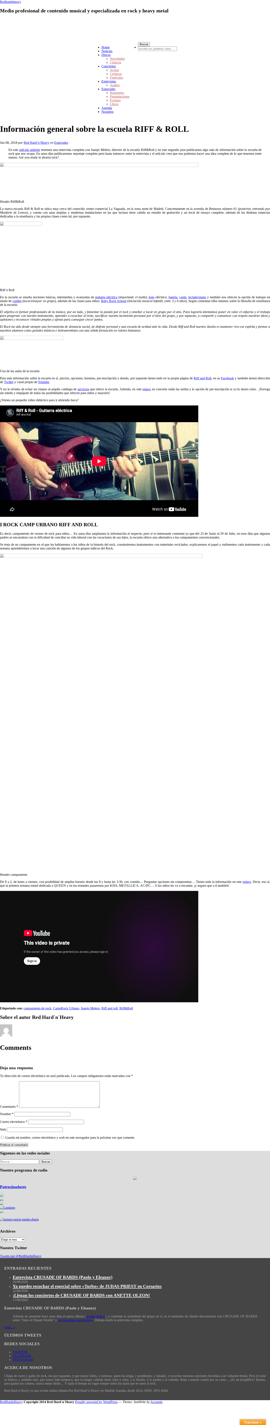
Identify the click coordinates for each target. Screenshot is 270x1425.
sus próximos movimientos (75, 1320)
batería (173, 297)
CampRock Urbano (66, 1008)
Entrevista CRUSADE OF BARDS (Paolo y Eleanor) (62, 1277)
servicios (83, 389)
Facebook (227, 378)
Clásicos (115, 62)
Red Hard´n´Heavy (36, 142)
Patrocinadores (13, 1187)
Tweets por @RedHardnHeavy (21, 1256)
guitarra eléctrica (106, 297)
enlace (146, 389)
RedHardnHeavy (11, 1402)
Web (3, 1129)
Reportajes (117, 93)
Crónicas (116, 74)
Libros (114, 104)
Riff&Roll (126, 1008)
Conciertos (108, 66)
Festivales (116, 77)
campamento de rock (37, 1008)
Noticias (106, 51)
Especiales (108, 89)
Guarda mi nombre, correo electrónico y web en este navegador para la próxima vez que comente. (70, 1137)
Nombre (7, 1114)
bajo (151, 297)
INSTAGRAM (23, 1359)
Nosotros (107, 111)
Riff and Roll (202, 378)
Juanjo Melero (90, 1008)
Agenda (106, 108)
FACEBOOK (22, 1356)
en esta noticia (95, 1316)
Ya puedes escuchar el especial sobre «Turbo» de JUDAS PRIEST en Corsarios (87, 1286)
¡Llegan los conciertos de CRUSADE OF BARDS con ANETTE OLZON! (81, 1295)
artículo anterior (29, 150)
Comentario (9, 1106)
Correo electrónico (13, 1122)
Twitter (9, 382)
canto (182, 297)
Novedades (117, 58)
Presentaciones (120, 96)
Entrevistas (108, 81)
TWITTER (20, 1352)
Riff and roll (109, 1008)
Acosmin (156, 1402)
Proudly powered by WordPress (96, 1402)
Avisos (114, 70)
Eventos (115, 100)
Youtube (43, 382)
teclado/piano (197, 297)
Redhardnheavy (10, 2)
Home (105, 47)
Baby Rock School (113, 301)
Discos (106, 55)
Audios (115, 85)
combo (17, 301)
